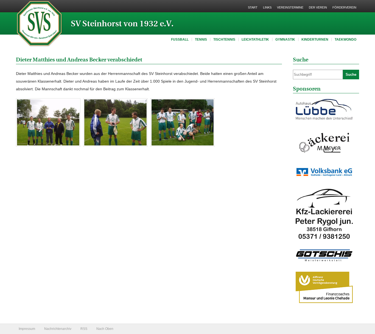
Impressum (27, 329)
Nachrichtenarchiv (57, 329)
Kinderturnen (314, 39)
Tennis (201, 39)
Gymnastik (285, 39)
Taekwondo (345, 39)
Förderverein (344, 7)
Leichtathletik (255, 39)
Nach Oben (104, 329)
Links (267, 7)
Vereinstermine (290, 7)
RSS (83, 329)
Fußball (180, 39)
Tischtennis (224, 39)
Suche (351, 74)
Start (253, 7)
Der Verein (318, 7)
